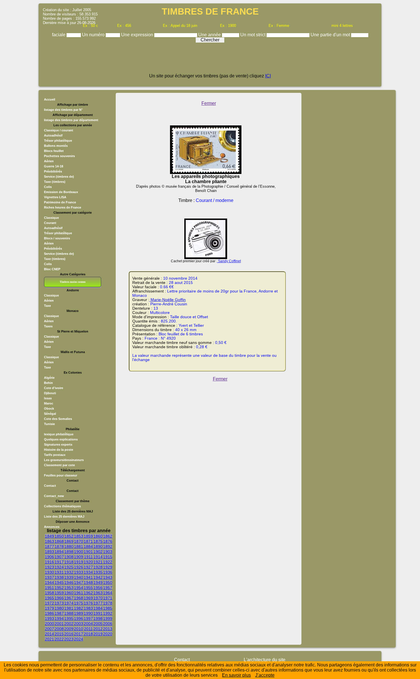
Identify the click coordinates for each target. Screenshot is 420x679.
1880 (68, 546)
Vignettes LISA (55, 197)
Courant (50, 223)
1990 (88, 613)
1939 (68, 577)
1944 (49, 582)
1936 (107, 572)
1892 (107, 546)
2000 (49, 623)
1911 (88, 556)
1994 (59, 618)
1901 (88, 551)
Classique (51, 217)
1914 (98, 556)
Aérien (49, 161)
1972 (49, 603)
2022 (59, 639)
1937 (49, 577)
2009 (68, 628)
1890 (98, 546)
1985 (107, 608)
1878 (59, 546)
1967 (68, 598)
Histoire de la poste (58, 449)
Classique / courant (58, 130)
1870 (78, 541)
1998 (98, 618)
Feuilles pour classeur (60, 475)
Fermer (208, 103)
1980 (59, 608)
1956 (98, 587)
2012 (98, 628)
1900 (78, 551)
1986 (49, 613)
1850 (59, 536)
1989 (78, 613)
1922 (107, 562)
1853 (78, 536)
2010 (78, 628)
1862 (107, 536)
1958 (49, 592)
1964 (107, 592)
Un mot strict (253, 34)
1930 (49, 572)
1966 (59, 598)
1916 (49, 562)
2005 (98, 623)
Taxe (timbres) (54, 181)
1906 (49, 556)
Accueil (49, 99)
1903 (107, 551)
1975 (78, 603)
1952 (59, 587)
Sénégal (50, 413)
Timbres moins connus (73, 282)
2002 (68, 623)
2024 (78, 639)
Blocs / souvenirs (57, 238)
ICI (268, 75)
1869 (68, 541)
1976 (88, 603)
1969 (88, 598)
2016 (68, 634)
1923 (49, 567)
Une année (210, 34)
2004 (88, 623)
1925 (68, 567)
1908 (68, 556)
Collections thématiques (62, 506)
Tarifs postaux (54, 454)
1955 (88, 587)
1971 (107, 598)
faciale (59, 34)
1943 (107, 577)
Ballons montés (56, 145)
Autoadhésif (53, 135)
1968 (78, 598)
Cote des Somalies (58, 418)
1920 (88, 562)
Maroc (48, 403)
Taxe (47, 305)
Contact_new (54, 496)
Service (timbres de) (59, 176)
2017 (78, 634)
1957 (107, 587)
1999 (107, 618)
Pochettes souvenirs (59, 156)
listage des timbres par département (71, 120)
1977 (98, 603)
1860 (98, 536)
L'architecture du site (264, 659)
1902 (98, 551)
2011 (88, 628)
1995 (68, 618)
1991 (98, 613)
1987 (59, 613)
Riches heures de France (62, 207)
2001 (59, 623)
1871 (88, 541)
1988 (68, 613)
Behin (48, 382)
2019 (98, 634)
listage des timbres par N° (63, 109)
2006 (107, 623)
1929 (107, 567)
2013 (107, 628)
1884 (88, 546)
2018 (88, 634)
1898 (68, 551)
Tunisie (49, 424)
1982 (78, 608)
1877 (49, 546)
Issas (48, 398)
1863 (49, 541)
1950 (107, 582)
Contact (50, 485)
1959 (59, 592)
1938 (59, 577)
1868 (59, 541)
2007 (49, 628)
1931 (59, 572)
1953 (68, 587)
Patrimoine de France (60, 202)
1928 (98, 567)
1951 (49, 587)
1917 (59, 562)
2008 (59, 628)
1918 (68, 562)
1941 (88, 577)
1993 (49, 618)
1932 (68, 572)
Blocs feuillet (54, 151)
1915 (107, 556)
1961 (78, 592)
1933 (78, 572)
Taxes (48, 326)
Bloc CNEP (52, 269)
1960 (68, 592)
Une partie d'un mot (331, 34)
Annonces (51, 526)
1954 (78, 587)
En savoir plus (236, 675)
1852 (68, 536)
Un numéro (94, 34)
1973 (59, 603)
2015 (59, 634)
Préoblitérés (53, 171)
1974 (68, 603)
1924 (59, 567)
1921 (98, 562)
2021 (49, 639)
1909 (78, 556)
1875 (98, 541)
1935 (98, 572)
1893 (49, 551)
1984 (98, 608)
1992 (107, 613)
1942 (98, 577)
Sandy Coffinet (229, 261)
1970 (98, 598)
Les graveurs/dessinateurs (64, 460)
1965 (49, 598)
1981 (68, 608)
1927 (88, 567)
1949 (98, 582)
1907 (59, 556)
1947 (78, 582)
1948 (88, 582)
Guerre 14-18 (53, 166)
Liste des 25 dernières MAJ (64, 516)
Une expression (137, 34)
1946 (68, 582)
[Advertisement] (210, 60)
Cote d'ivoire (53, 388)
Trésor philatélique (58, 140)
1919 (78, 562)
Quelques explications (61, 439)
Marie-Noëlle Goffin (167, 300)
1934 (88, 572)
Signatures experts (58, 444)
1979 (49, 608)
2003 (78, 623)
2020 (107, 634)
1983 (88, 608)
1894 (59, 551)
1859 (88, 536)
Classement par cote (59, 465)
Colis (48, 187)
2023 (68, 639)
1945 (59, 582)
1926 (78, 567)
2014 (49, 634)
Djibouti (50, 393)
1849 (49, 536)
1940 (78, 577)
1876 (107, 541)
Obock (49, 408)
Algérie (49, 377)
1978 (107, 603)
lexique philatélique (58, 434)
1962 (88, 592)
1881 (78, 546)
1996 (78, 618)
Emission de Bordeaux (61, 192)
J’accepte (265, 675)
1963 (98, 592)
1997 (88, 618)
